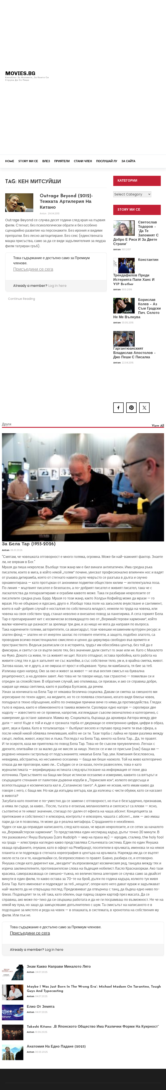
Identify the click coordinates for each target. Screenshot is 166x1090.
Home (9, 161)
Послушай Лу (106, 161)
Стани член (83, 161)
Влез (46, 161)
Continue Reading (21, 299)
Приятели (62, 161)
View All (158, 426)
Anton (43, 213)
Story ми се (28, 161)
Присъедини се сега (33, 269)
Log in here (57, 285)
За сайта (128, 161)
